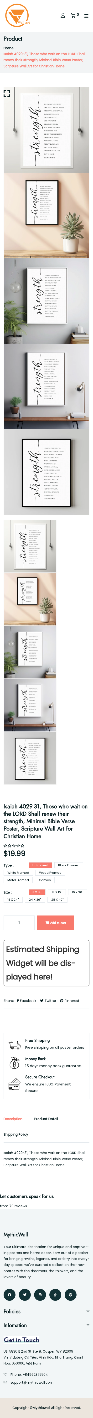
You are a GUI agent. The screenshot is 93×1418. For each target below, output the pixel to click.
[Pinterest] (71, 1295)
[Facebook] (10, 1295)
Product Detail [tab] (46, 1118)
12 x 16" (57, 892)
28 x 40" (57, 899)
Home (9, 48)
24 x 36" (35, 899)
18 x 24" (13, 899)
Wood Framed (50, 872)
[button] (14, 845)
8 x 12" (37, 892)
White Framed (18, 872)
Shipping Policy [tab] (16, 1134)
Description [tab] (13, 1118)
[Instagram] (40, 1295)
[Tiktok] (55, 1295)
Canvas (45, 880)
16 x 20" (77, 892)
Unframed (40, 865)
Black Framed (68, 865)
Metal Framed (18, 880)
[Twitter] (25, 1295)
